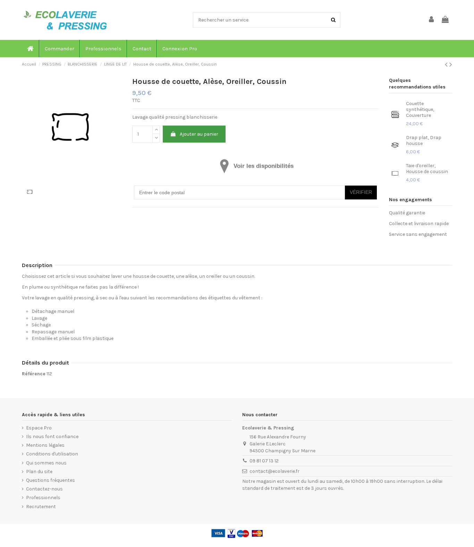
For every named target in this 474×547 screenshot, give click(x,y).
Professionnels (43, 498)
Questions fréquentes (50, 480)
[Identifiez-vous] (431, 20)
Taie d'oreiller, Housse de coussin (427, 168)
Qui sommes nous (46, 463)
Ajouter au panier (199, 134)
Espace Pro (39, 428)
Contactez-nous (44, 489)
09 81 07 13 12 (264, 461)
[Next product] (450, 64)
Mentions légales (45, 445)
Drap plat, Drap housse (423, 140)
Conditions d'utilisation (52, 454)
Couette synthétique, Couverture (420, 109)
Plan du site (39, 472)
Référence (33, 374)
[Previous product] (447, 64)
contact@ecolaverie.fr (274, 471)
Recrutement (41, 507)
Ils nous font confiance (52, 436)
